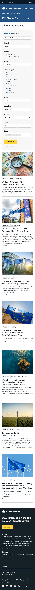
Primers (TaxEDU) (11, 86)
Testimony (9, 90)
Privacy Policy (5, 582)
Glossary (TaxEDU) (11, 79)
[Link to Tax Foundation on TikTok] (22, 586)
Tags (8, 13)
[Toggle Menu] (31, 8)
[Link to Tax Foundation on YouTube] (14, 586)
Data (7, 74)
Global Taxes (10, 54)
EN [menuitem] (31, 2)
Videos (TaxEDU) (10, 93)
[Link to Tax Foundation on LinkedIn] (11, 586)
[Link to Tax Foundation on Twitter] (7, 586)
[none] (31, 2)
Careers (4, 563)
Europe (11, 2)
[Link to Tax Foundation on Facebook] (3, 586)
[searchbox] (17, 64)
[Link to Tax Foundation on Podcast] (26, 586)
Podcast (8, 84)
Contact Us (5, 566)
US (4, 2)
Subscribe (7, 527)
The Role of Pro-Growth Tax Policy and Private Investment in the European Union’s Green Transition (17, 486)
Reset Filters (10, 146)
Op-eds (8, 81)
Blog (7, 72)
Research (8, 88)
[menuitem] (31, 2)
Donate (5, 552)
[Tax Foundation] (11, 8)
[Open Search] (26, 8)
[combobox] (17, 64)
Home (3, 13)
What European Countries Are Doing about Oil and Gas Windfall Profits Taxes (13, 382)
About (4, 534)
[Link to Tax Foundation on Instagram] (18, 586)
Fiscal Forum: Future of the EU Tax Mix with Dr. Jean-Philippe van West (12, 333)
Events (8, 77)
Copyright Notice (24, 580)
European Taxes (13, 56)
